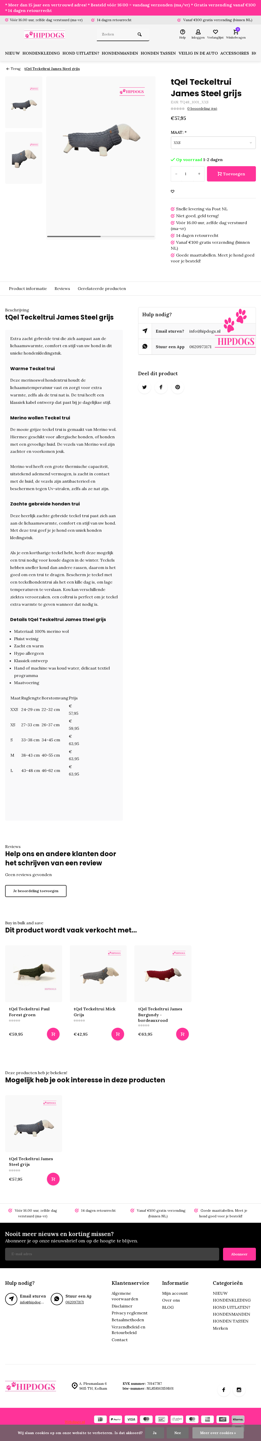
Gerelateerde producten (102, 288)
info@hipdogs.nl (204, 331)
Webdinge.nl (75, 1422)
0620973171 (200, 346)
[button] (145, 158)
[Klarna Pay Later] (238, 1419)
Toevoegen (234, 173)
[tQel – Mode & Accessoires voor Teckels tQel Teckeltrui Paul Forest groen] (33, 973)
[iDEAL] (100, 1419)
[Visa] (131, 1419)
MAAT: (179, 132)
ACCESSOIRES (234, 53)
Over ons (171, 1300)
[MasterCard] (192, 1419)
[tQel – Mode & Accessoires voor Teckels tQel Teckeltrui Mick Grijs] (98, 973)
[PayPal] (115, 1419)
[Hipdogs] (45, 34)
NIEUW (12, 53)
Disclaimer (122, 1306)
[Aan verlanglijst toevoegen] (172, 191)
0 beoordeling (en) (202, 108)
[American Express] (207, 1419)
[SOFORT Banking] (177, 1419)
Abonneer (239, 1254)
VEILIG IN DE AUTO (198, 53)
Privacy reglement (130, 1312)
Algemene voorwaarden (125, 1296)
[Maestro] (146, 1419)
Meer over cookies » (218, 1433)
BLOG (168, 1307)
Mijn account (175, 1293)
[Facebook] (223, 1390)
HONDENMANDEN (120, 53)
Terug (16, 68)
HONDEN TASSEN (158, 53)
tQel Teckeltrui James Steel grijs (52, 68)
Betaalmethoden (128, 1319)
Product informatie (28, 288)
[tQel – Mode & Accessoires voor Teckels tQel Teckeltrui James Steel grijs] (33, 1123)
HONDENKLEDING (41, 53)
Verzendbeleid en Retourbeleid (128, 1329)
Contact (120, 1339)
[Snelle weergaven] (53, 1034)
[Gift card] (222, 1419)
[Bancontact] (161, 1419)
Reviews (62, 288)
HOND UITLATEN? (80, 53)
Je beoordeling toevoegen (35, 891)
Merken (220, 1328)
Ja (154, 1433)
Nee (177, 1433)
